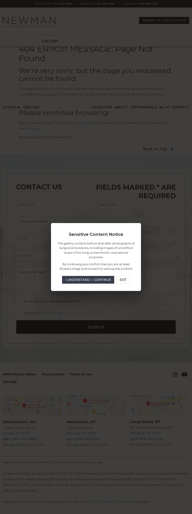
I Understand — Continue (88, 280)
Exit (123, 280)
